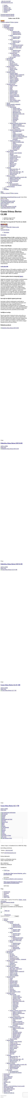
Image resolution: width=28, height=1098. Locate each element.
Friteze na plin (17, 197)
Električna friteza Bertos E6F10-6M (11, 443)
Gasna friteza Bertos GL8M (7, 202)
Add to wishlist (4, 225)
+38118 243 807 (9, 850)
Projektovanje (7, 891)
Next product (4, 205)
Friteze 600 (8, 227)
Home (2, 197)
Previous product (5, 199)
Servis (5, 894)
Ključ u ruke (6, 897)
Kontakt (2, 20)
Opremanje (6, 893)
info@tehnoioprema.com (7, 2)
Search (16, 905)
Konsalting (6, 895)
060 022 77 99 (4, 224)
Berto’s (21, 276)
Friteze (12, 197)
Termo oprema (7, 197)
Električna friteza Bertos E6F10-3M (11, 564)
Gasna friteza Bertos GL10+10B (10, 685)
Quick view (3, 447)
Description (6, 232)
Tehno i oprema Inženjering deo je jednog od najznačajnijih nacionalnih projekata (13, 882)
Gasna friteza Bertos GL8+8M (8, 207)
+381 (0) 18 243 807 (6, 1)
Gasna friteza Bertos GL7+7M (10, 806)
